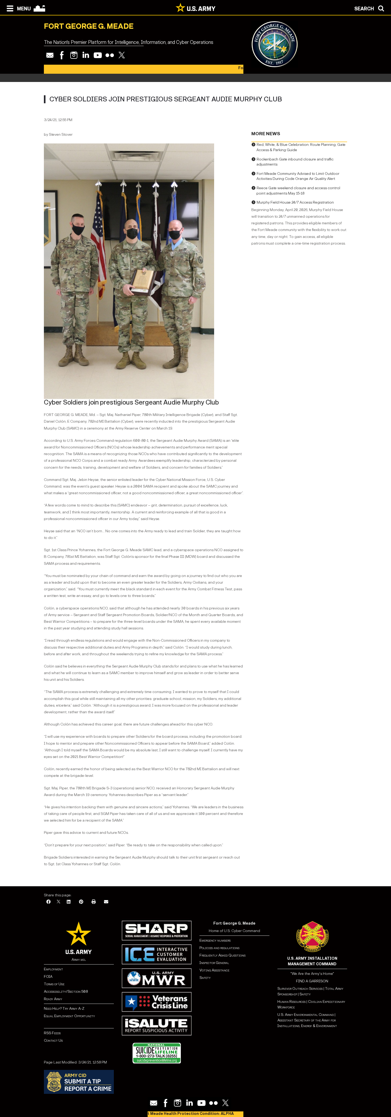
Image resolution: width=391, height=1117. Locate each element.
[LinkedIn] (68, 902)
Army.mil (79, 959)
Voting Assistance (214, 970)
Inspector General (214, 963)
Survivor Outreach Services (300, 988)
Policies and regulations (219, 948)
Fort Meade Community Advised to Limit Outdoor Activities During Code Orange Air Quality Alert (297, 176)
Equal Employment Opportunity (69, 1016)
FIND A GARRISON (312, 981)
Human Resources (291, 1001)
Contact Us (53, 1040)
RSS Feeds (52, 1033)
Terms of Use (54, 984)
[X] (58, 902)
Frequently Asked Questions (222, 955)
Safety (205, 977)
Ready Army (53, 999)
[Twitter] (122, 55)
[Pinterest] (81, 902)
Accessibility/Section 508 (66, 991)
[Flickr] (110, 55)
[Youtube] (98, 55)
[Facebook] (62, 55)
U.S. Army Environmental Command (305, 1014)
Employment (53, 969)
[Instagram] (74, 55)
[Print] (93, 902)
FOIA (48, 976)
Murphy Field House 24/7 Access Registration (295, 202)
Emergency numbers (215, 940)
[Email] (50, 55)
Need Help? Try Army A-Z (64, 1008)
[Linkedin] (86, 55)
